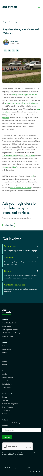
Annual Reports (7, 381)
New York (15, 167)
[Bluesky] (39, 471)
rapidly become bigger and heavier (24, 94)
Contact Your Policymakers (10, 404)
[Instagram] (33, 471)
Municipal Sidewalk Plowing (11, 333)
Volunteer (5, 400)
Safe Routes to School (27, 155)
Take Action (6, 410)
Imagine (4, 352)
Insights (4, 374)
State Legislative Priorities (10, 329)
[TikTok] (36, 471)
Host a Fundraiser (7, 407)
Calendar (5, 346)
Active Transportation (9, 155)
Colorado (5, 167)
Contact (4, 414)
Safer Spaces (6, 387)
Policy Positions (7, 384)
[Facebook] (30, 471)
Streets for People (7, 336)
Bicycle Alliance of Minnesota (20, 188)
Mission (4, 361)
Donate (4, 397)
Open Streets (6, 349)
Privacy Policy (27, 468)
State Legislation (16, 22)
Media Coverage (7, 377)
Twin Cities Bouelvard (9, 323)
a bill (32, 176)
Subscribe (7, 437)
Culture (4, 364)
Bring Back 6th (6, 326)
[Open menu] (39, 7)
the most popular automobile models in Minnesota (21, 103)
